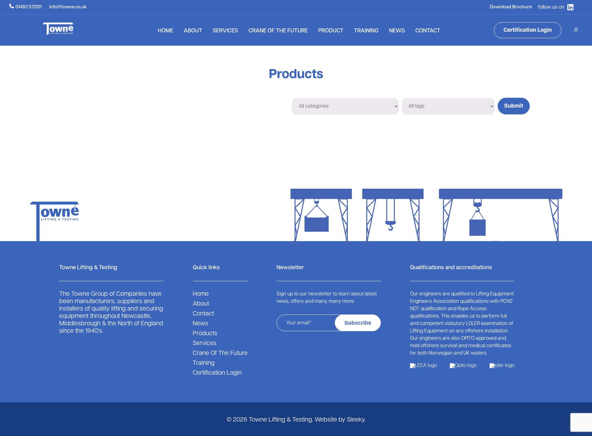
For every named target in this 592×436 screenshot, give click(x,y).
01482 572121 (28, 7)
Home (165, 31)
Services (225, 31)
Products (205, 334)
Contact (427, 31)
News (397, 31)
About (193, 31)
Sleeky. (356, 420)
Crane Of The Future (278, 31)
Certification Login (528, 30)
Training (366, 31)
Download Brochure (511, 7)
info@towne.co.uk (68, 7)
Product (330, 31)
